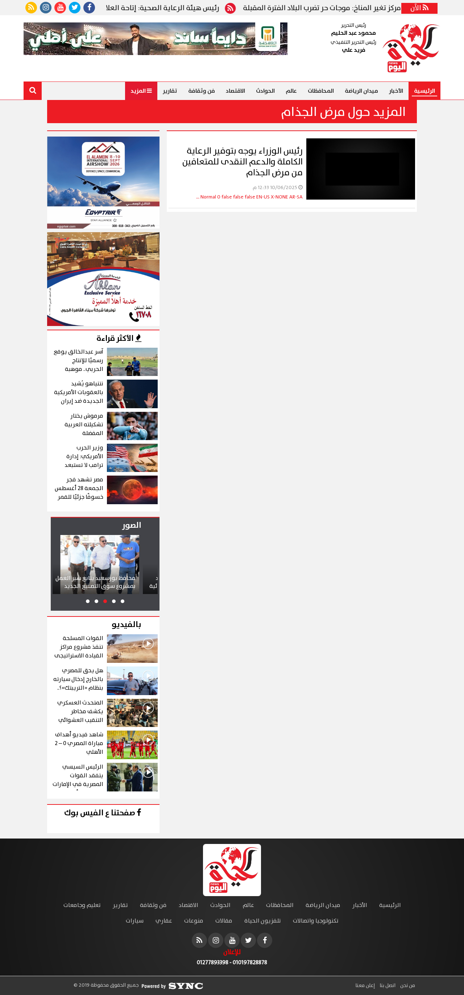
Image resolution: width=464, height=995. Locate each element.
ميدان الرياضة (361, 91)
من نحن (407, 986)
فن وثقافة (201, 91)
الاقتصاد (235, 91)
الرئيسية (424, 91)
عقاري (164, 920)
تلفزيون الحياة (262, 920)
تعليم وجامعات (82, 905)
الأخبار (396, 91)
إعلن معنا (365, 986)
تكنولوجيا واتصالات (316, 920)
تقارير (170, 91)
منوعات (193, 920)
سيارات (135, 920)
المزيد (138, 91)
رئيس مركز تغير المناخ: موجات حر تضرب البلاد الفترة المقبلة (363, 8)
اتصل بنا (386, 986)
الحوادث (265, 91)
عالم (291, 91)
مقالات (223, 920)
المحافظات (321, 91)
